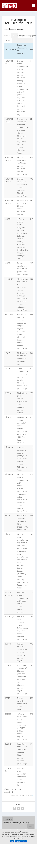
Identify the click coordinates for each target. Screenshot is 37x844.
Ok (12, 841)
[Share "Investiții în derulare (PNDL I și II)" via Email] (23, 808)
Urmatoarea (27, 795)
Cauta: (8, 40)
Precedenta (16, 795)
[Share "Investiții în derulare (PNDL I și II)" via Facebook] (14, 808)
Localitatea (9, 49)
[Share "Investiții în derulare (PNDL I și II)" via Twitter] (18, 808)
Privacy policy (21, 841)
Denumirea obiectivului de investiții (22, 49)
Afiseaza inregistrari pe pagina (20, 35)
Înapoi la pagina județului (14, 29)
